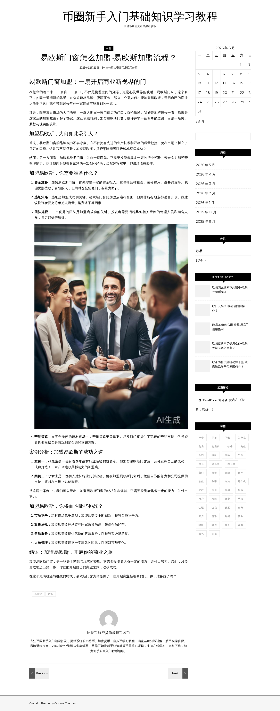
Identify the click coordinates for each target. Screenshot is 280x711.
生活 (240, 490)
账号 (240, 507)
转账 (201, 525)
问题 (214, 533)
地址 (214, 455)
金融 (240, 525)
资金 (240, 516)
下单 (214, 437)
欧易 (108, 48)
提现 (227, 472)
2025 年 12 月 (206, 212)
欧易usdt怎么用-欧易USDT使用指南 (230, 327)
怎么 (201, 463)
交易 (201, 446)
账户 (201, 516)
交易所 (216, 446)
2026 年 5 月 (205, 165)
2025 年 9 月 (205, 222)
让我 (214, 507)
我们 (201, 472)
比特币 (201, 260)
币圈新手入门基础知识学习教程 (140, 16)
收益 (201, 481)
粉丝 (214, 498)
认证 (201, 507)
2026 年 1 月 (205, 203)
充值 (243, 446)
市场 (227, 455)
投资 (214, 472)
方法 (227, 481)
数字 (214, 481)
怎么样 (232, 463)
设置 (227, 507)
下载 (227, 437)
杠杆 (201, 490)
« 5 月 (200, 122)
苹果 (240, 498)
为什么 (242, 437)
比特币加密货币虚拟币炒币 (122, 67)
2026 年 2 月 (205, 193)
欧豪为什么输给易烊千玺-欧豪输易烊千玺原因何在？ (230, 364)
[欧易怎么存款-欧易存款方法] (178, 673)
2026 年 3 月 (205, 184)
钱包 (201, 533)
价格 (230, 446)
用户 (201, 498)
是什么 (242, 481)
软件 (214, 525)
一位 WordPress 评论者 (211, 400)
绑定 (227, 498)
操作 (240, 472)
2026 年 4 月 (206, 174)
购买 (227, 516)
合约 (201, 455)
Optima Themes (64, 703)
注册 (214, 490)
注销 (227, 490)
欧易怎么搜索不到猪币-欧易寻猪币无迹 (230, 290)
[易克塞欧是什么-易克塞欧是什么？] (38, 673)
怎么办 (216, 463)
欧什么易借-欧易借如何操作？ (228, 308)
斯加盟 (38, 593)
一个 (201, 437)
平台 (240, 455)
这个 (227, 525)
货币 (214, 516)
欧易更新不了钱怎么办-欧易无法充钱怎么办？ (230, 346)
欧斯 (50, 593)
